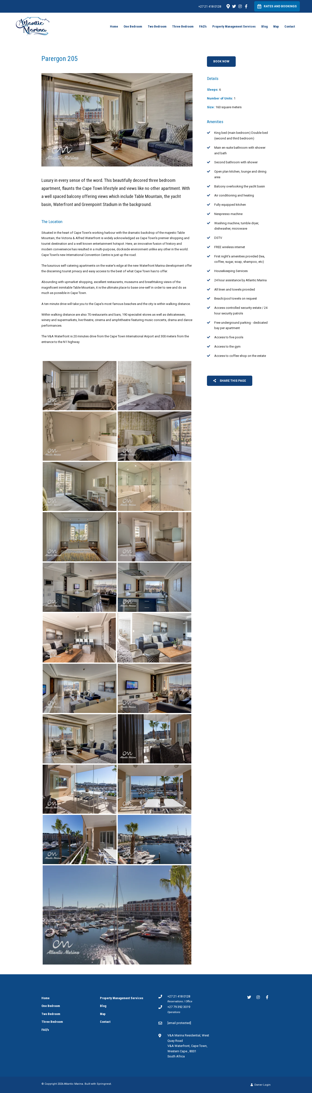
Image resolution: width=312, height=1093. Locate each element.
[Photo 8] (154, 536)
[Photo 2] (154, 385)
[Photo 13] (80, 688)
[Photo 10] (154, 587)
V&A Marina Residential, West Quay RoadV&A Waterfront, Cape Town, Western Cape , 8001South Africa (188, 1046)
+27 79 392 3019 (178, 1007)
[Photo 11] (79, 638)
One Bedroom (133, 26)
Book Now (221, 61)
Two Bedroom (157, 26)
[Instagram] (240, 6)
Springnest (104, 1083)
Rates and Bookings (280, 6)
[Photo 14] (154, 688)
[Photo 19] (80, 839)
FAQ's (203, 26)
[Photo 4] (154, 436)
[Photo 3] (80, 436)
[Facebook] (246, 6)
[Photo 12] (154, 638)
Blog (264, 26)
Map (276, 26)
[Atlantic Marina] (33, 26)
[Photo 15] (80, 738)
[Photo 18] (154, 789)
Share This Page (232, 380)
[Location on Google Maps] (228, 6)
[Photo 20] (154, 839)
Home (114, 26)
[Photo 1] (80, 385)
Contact (289, 26)
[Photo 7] (80, 536)
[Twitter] (234, 6)
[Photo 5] (80, 486)
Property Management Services (234, 26)
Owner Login (262, 1084)
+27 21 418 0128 (209, 6)
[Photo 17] (80, 789)
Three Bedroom (183, 26)
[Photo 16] (154, 738)
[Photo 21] (117, 915)
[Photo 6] (154, 486)
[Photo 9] (80, 587)
